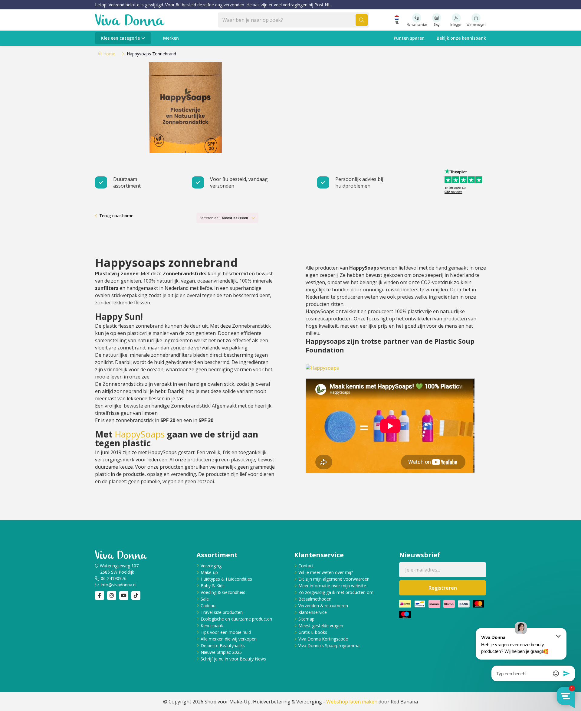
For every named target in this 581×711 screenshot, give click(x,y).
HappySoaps (140, 434)
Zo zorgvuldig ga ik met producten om (335, 592)
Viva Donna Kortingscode (323, 639)
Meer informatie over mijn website (332, 585)
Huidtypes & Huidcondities (226, 579)
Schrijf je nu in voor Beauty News (233, 659)
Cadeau (208, 605)
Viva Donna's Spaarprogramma (328, 645)
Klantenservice (312, 612)
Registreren (442, 588)
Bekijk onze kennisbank (461, 38)
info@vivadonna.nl (118, 585)
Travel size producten (222, 612)
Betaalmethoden (314, 599)
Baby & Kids (213, 585)
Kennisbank (212, 625)
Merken (171, 38)
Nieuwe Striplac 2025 (221, 652)
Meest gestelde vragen (320, 625)
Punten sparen (409, 38)
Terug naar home (116, 215)
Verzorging (211, 565)
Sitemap (306, 619)
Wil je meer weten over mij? (325, 572)
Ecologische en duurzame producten (236, 619)
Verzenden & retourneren (323, 605)
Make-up (209, 572)
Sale (205, 599)
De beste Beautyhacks (223, 645)
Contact (306, 565)
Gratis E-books (312, 632)
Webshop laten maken (351, 701)
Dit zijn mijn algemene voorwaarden (333, 579)
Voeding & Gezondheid (223, 592)
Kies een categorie (120, 38)
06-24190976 (113, 578)
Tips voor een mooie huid (226, 632)
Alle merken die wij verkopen (229, 639)
